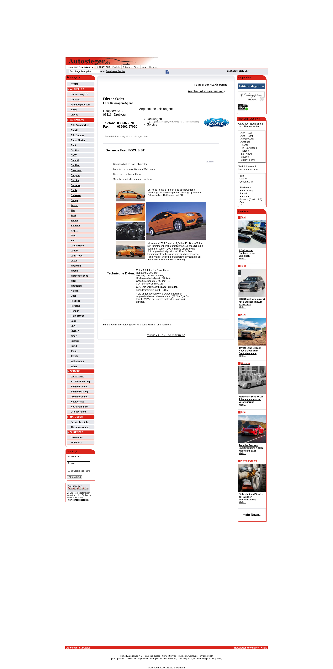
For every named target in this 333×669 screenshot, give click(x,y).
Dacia (74, 190)
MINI (73, 280)
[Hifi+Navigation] (252, 148)
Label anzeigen (169, 287)
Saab (73, 321)
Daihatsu (76, 195)
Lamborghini (77, 245)
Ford (73, 215)
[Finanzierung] (252, 190)
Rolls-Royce (77, 316)
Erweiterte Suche (115, 71)
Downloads (77, 437)
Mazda (74, 270)
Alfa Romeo (77, 135)
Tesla (74, 351)
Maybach (76, 265)
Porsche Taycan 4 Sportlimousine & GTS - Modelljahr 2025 (251, 448)
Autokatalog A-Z (79, 94)
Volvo (74, 366)
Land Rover (77, 255)
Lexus (74, 260)
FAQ (114, 658)
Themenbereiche (80, 427)
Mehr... (242, 258)
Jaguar (74, 230)
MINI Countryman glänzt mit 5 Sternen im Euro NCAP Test (252, 302)
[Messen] (252, 156)
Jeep (73, 235)
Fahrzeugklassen (80, 104)
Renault (75, 311)
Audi (73, 145)
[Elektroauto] (252, 187)
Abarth (74, 130)
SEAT (74, 326)
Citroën (75, 180)
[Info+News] (252, 154)
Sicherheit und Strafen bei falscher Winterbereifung (251, 497)
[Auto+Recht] (252, 136)
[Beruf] (252, 175)
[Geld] (252, 202)
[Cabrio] (252, 178)
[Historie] (252, 150)
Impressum (143, 658)
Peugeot (75, 301)
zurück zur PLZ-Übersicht (211, 84)
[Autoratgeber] (252, 139)
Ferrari (74, 205)
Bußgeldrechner (79, 386)
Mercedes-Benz (79, 275)
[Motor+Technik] (252, 160)
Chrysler (75, 175)
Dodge (74, 200)
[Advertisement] (166, 28)
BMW (74, 155)
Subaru (75, 341)
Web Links (76, 442)
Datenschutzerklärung (166, 658)
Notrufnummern (79, 406)
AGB (152, 658)
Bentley (75, 150)
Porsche (75, 306)
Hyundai (75, 225)
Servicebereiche (80, 422)
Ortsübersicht (78, 411)
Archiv (121, 658)
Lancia (74, 250)
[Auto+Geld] (252, 133)
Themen (182, 656)
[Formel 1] (252, 193)
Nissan (74, 291)
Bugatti (75, 160)
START (74, 84)
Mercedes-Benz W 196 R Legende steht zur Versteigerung (251, 399)
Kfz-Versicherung (80, 381)
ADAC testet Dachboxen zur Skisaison (247, 253)
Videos (74, 114)
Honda (74, 220)
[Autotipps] (252, 142)
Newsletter (131, 658)
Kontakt (210, 658)
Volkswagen (77, 361)
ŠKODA (75, 331)
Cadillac (75, 165)
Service (172, 656)
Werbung (201, 658)
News (74, 109)
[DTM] (252, 184)
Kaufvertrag (77, 401)
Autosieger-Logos (187, 658)
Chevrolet (76, 170)
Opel (73, 296)
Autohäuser (77, 376)
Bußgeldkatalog (79, 391)
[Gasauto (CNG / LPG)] (252, 199)
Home (123, 656)
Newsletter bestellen (78, 500)
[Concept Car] (252, 181)
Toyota (74, 356)
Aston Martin (78, 140)
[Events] (252, 145)
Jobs (218, 658)
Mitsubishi (76, 285)
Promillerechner (79, 396)
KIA (73, 240)
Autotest (75, 99)
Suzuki (74, 346)
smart (74, 336)
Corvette (75, 185)
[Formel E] (252, 196)
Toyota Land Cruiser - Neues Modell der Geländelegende (250, 351)
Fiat (73, 210)
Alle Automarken (80, 125)
